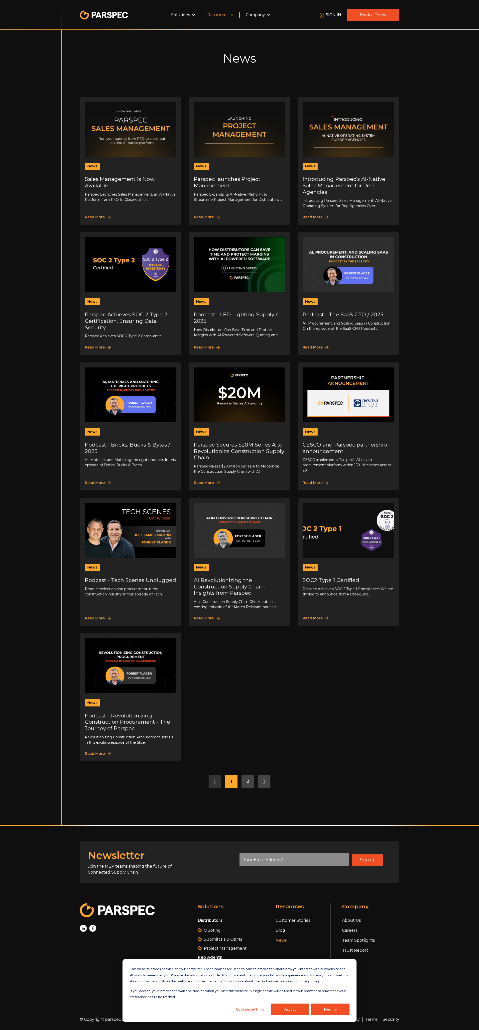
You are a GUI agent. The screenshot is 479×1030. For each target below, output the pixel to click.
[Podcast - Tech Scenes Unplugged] (130, 562)
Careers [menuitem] (349, 930)
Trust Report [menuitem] (355, 950)
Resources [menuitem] (217, 14)
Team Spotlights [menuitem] (358, 940)
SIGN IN (333, 14)
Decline (330, 1009)
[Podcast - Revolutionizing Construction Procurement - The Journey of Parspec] (130, 697)
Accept (290, 1009)
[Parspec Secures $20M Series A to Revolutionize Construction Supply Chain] (239, 426)
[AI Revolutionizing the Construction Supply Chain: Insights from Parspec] (239, 562)
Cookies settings (250, 1009)
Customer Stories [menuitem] (293, 920)
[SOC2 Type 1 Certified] (348, 562)
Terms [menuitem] (371, 1019)
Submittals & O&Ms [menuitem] (223, 939)
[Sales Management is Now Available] (130, 161)
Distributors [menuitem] (210, 920)
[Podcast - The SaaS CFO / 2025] (348, 293)
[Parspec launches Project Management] (239, 161)
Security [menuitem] (391, 1019)
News (92, 166)
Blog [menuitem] (280, 930)
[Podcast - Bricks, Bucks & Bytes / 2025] (130, 426)
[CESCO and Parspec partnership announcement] (348, 426)
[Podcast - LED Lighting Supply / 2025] (239, 293)
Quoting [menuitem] (212, 930)
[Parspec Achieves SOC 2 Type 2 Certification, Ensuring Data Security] (130, 293)
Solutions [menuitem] (180, 14)
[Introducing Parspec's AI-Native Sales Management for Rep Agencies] (348, 161)
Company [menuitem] (255, 14)
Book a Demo (373, 14)
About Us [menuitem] (351, 920)
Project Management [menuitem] (225, 948)
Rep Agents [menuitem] (210, 957)
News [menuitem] (281, 940)
